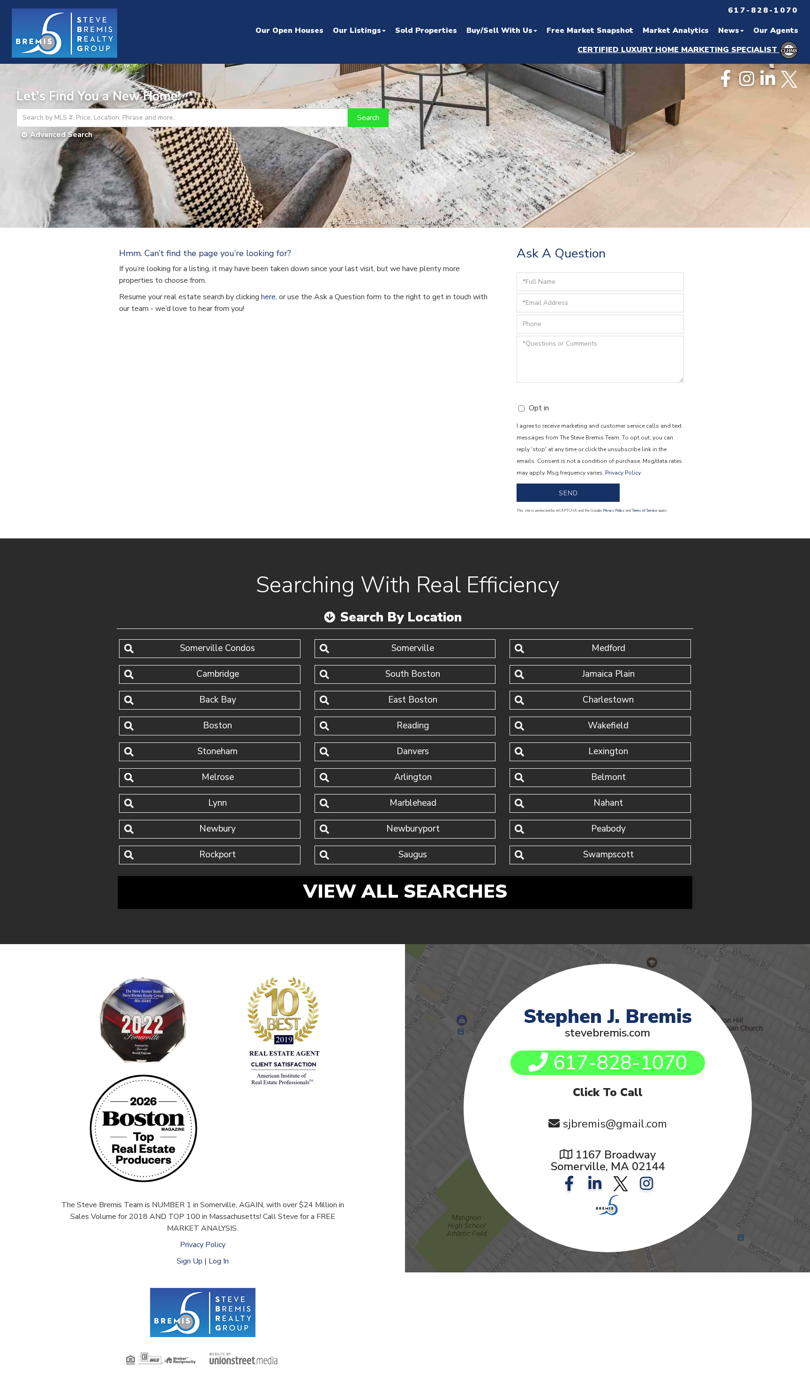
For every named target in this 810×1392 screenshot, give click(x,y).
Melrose (218, 777)
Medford (608, 648)
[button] (368, 117)
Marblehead (413, 803)
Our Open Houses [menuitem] (289, 30)
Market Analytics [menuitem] (676, 30)
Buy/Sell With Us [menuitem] (499, 30)
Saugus (412, 854)
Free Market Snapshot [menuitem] (590, 30)
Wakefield (608, 725)
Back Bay (217, 700)
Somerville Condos (217, 648)
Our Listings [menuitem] (357, 30)
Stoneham (217, 751)
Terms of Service (644, 510)
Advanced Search (61, 134)
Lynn (217, 803)
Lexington (608, 751)
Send (568, 493)
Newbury (217, 829)
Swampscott (608, 854)
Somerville (412, 648)
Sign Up (189, 1261)
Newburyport (413, 829)
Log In (219, 1261)
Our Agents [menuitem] (775, 30)
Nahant (608, 803)
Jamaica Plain (608, 674)
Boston (217, 725)
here (268, 297)
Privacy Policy (622, 473)
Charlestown (608, 700)
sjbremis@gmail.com (614, 1123)
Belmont (608, 777)
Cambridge (217, 674)
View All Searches (405, 891)
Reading (413, 725)
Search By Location (401, 617)
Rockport (217, 854)
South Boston (412, 674)
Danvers (413, 751)
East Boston (412, 700)
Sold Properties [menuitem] (426, 30)
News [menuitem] (728, 30)
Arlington (413, 777)
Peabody (608, 829)
